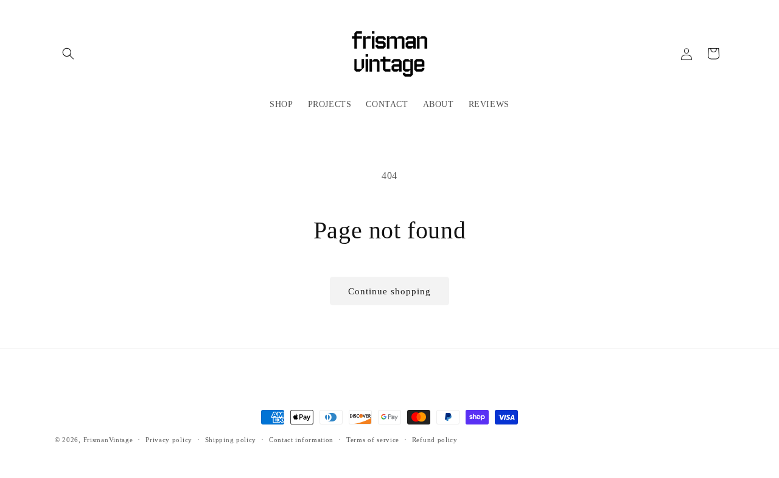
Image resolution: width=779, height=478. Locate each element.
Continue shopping (389, 291)
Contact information (301, 439)
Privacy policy (168, 439)
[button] (68, 53)
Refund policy (435, 439)
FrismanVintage (108, 439)
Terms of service (372, 439)
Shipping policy (231, 439)
